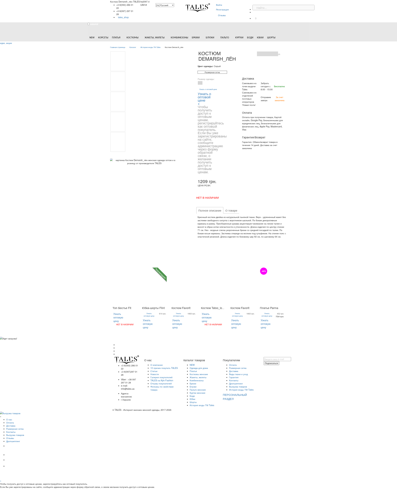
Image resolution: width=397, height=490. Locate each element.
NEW (192, 364)
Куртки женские (197, 392)
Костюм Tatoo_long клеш (217, 308)
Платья (193, 371)
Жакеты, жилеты (198, 377)
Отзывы (222, 15)
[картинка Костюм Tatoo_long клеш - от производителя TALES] (213, 286)
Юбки (192, 399)
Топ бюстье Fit (122, 308)
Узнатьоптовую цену (118, 317)
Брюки (193, 383)
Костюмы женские (199, 374)
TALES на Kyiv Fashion (161, 380)
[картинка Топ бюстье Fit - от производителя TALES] (125, 286)
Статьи (153, 371)
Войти (219, 4)
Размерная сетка (212, 72)
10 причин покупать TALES (164, 367)
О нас (9, 419)
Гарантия (234, 377)
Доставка (233, 371)
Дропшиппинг (236, 383)
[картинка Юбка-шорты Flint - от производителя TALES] (154, 286)
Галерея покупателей (161, 377)
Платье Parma (269, 308)
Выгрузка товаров (238, 386)
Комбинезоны (197, 380)
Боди (192, 395)
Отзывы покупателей (161, 383)
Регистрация (222, 9)
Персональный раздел (235, 397)
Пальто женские (198, 389)
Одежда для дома (199, 367)
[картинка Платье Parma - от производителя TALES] (272, 286)
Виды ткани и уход (238, 374)
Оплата (233, 364)
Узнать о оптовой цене (208, 89)
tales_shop (123, 17)
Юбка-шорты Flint (153, 308)
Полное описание (209, 210)
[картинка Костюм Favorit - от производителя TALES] (184, 286)
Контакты (233, 380)
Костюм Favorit (181, 308)
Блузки (193, 386)
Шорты (193, 402)
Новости (154, 374)
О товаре (231, 210)
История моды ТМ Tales (202, 405)
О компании (156, 364)
